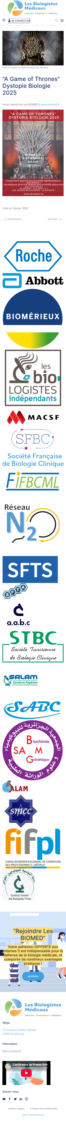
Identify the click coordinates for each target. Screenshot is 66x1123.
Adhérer (33, 976)
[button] (62, 21)
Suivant (53, 219)
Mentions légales (17, 1108)
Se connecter (21, 20)
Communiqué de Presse (33, 67)
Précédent (14, 219)
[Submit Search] (56, 20)
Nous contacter (11, 1051)
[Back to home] (33, 8)
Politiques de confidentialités (44, 1108)
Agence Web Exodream (33, 1114)
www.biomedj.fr (50, 104)
